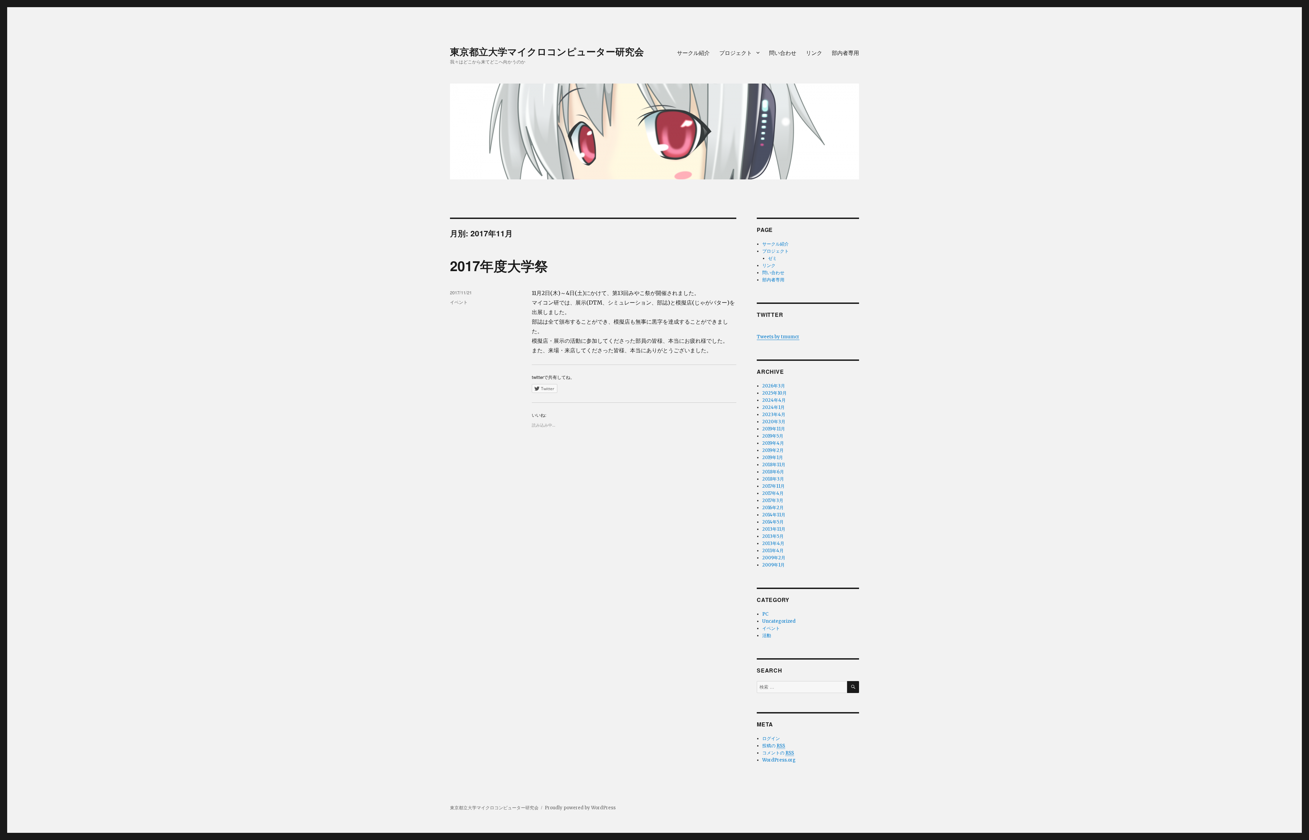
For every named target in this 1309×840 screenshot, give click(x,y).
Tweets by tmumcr (778, 337)
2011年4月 (773, 551)
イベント (459, 302)
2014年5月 (773, 522)
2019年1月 (772, 457)
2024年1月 (773, 407)
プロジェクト (735, 53)
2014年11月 (773, 515)
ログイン (771, 738)
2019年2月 (773, 450)
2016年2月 (773, 508)
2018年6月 (773, 472)
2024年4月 (774, 400)
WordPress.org (779, 760)
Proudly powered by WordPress (580, 808)
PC (765, 614)
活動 (766, 635)
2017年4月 (773, 493)
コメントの (778, 753)
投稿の (773, 746)
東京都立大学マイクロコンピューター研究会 (547, 51)
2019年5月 (772, 436)
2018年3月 (773, 479)
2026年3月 (773, 386)
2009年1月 (773, 565)
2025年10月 (774, 393)
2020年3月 (773, 422)
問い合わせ (782, 53)
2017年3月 (772, 500)
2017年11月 (773, 486)
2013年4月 (773, 543)
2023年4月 (773, 414)
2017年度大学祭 (499, 265)
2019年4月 (773, 443)
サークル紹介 (693, 53)
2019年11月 (773, 429)
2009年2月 (773, 558)
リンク (814, 53)
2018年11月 (773, 465)
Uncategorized (779, 621)
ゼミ (772, 258)
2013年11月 (773, 529)
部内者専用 (845, 53)
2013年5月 (773, 536)
